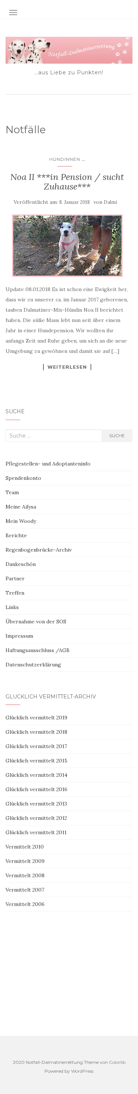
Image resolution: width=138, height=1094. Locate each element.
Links (12, 607)
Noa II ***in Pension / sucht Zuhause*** (67, 181)
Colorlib (117, 1062)
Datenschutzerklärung (33, 664)
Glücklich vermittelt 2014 (36, 775)
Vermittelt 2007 (25, 889)
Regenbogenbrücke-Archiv (39, 549)
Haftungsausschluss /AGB (38, 650)
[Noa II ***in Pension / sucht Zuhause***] (67, 246)
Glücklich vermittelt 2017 (36, 746)
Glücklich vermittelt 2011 (36, 832)
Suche (117, 435)
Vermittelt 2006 (25, 904)
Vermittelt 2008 (25, 875)
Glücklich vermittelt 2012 (36, 818)
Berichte (16, 535)
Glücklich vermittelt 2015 (36, 760)
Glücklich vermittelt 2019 (36, 717)
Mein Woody (21, 521)
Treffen (15, 593)
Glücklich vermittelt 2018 (36, 732)
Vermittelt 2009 (25, 861)
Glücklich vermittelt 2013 (36, 803)
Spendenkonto (23, 478)
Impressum (19, 636)
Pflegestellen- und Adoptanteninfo (48, 463)
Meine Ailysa (21, 506)
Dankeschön (21, 564)
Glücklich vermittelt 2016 (36, 789)
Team (12, 492)
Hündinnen (64, 159)
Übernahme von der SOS (36, 621)
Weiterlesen (67, 367)
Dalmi (110, 202)
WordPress (82, 1071)
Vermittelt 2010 (25, 846)
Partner (15, 578)
